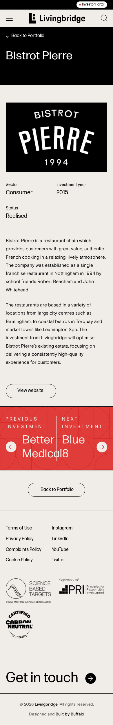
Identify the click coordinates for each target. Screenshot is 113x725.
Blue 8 (73, 447)
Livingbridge (46, 704)
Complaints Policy (23, 549)
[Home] (57, 18)
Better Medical (36, 447)
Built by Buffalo (70, 714)
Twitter (58, 560)
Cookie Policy (19, 560)
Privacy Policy (20, 539)
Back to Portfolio (27, 36)
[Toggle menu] (9, 18)
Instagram (62, 528)
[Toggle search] (104, 18)
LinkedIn (60, 539)
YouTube (60, 549)
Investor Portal (93, 4)
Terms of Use (19, 528)
